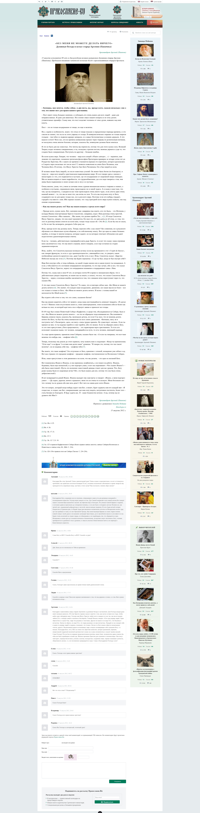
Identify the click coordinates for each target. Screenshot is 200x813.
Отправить (117, 781)
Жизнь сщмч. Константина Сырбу (145, 148)
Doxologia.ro (121, 407)
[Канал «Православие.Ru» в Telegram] (58, 1)
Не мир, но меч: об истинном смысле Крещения (145, 379)
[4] (43, 436)
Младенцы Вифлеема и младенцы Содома (145, 89)
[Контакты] (61, 1)
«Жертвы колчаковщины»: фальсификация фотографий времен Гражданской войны (145, 671)
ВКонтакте (51, 742)
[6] (43, 444)
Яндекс (55, 742)
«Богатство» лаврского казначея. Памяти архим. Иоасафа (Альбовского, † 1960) (145, 411)
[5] (43, 440)
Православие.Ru (59, 737)
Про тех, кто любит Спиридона (145, 574)
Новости (139, 22)
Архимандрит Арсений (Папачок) (112, 52)
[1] (43, 423)
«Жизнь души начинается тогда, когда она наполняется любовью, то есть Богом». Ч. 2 (145, 444)
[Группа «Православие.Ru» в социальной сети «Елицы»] (55, 1)
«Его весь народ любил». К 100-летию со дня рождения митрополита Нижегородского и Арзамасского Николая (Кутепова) (145, 637)
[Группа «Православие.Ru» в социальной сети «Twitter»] (45, 1)
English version (144, 1)
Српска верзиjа (157, 1)
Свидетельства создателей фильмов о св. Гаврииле (145, 476)
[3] (43, 431)
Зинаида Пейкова (119, 403)
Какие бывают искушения (145, 249)
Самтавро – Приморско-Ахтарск (145, 506)
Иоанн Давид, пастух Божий (145, 545)
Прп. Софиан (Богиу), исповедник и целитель (145, 175)
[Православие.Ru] (61, 12)
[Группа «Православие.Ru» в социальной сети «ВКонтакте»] (39, 1)
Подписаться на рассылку (129, 1)
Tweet (41, 35)
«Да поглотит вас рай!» (145, 275)
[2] (43, 427)
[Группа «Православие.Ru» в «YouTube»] (52, 1)
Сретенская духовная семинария (117, 16)
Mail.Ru (59, 742)
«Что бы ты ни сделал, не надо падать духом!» (145, 338)
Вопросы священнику (119, 22)
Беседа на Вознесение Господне (145, 59)
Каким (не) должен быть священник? (145, 119)
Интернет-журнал (96, 22)
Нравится (46, 35)
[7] (43, 451)
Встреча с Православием (72, 22)
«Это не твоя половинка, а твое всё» (145, 218)
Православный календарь (94, 16)
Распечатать (125, 32)
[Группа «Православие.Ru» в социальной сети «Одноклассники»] (42, 1)
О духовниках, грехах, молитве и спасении (145, 307)
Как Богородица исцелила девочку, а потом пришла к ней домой (145, 604)
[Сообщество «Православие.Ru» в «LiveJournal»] (49, 1)
